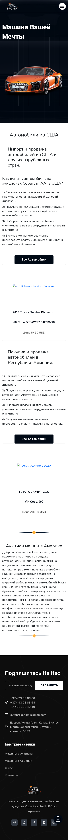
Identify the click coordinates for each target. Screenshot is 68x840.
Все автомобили (34, 259)
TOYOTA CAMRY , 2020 (34, 491)
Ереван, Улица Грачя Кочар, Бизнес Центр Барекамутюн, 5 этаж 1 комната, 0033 (34, 727)
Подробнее (34, 343)
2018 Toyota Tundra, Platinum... (34, 312)
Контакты (11, 775)
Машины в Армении (18, 761)
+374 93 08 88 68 (22, 703)
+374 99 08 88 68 (22, 698)
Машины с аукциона (19, 754)
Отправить (49, 685)
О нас (9, 768)
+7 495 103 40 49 (22, 707)
